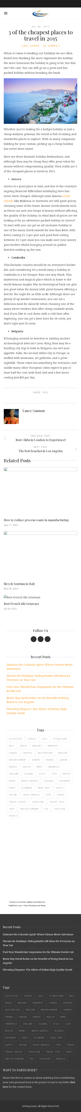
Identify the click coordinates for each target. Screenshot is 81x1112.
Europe (36, 760)
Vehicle (13, 816)
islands (28, 774)
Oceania (49, 781)
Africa (32, 739)
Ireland (13, 774)
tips (48, 795)
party (12, 788)
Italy (42, 774)
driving (62, 753)
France (50, 760)
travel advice (17, 802)
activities (15, 739)
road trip (44, 788)
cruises (27, 753)
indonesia (54, 767)
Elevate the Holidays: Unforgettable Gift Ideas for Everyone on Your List (39, 678)
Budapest (53, 746)
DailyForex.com (15, 905)
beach (23, 746)
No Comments (52, 45)
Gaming (63, 760)
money (12, 781)
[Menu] (6, 13)
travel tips (57, 802)
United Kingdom (29, 809)
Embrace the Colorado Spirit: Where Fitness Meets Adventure (40, 667)
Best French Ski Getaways (21, 604)
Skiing (13, 795)
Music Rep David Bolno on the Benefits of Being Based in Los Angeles (38, 700)
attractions (60, 739)
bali (11, 746)
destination (45, 753)
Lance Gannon (30, 45)
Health (27, 767)
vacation (59, 809)
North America (30, 781)
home (39, 767)
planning (26, 788)
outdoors (65, 781)
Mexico (67, 774)
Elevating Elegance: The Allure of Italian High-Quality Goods (37, 711)
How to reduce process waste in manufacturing (36, 520)
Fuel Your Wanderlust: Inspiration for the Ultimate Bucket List (40, 689)
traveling (38, 802)
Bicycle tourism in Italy (19, 584)
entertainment (17, 760)
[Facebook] (34, 639)
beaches (37, 746)
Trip (11, 809)
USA (46, 809)
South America (31, 795)
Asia (44, 739)
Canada (13, 753)
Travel (61, 795)
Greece (13, 767)
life (54, 774)
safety (59, 788)
